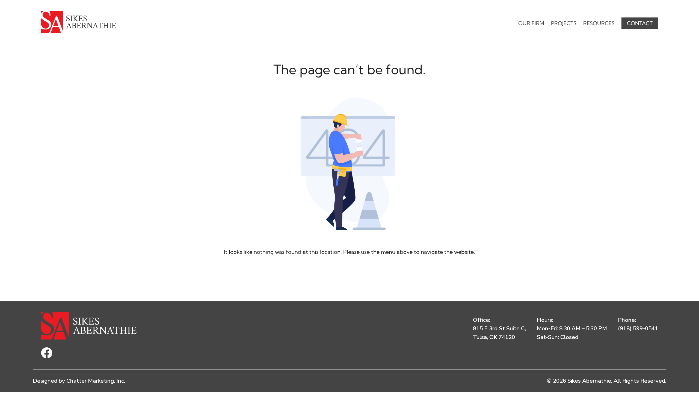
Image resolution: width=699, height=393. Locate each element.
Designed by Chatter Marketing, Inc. (79, 381)
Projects (563, 23)
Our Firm (531, 23)
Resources (599, 23)
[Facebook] (46, 353)
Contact (640, 23)
